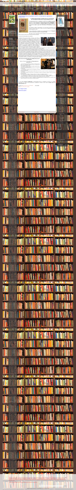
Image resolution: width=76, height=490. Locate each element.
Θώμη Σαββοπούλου (12, 219)
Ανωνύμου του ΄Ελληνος (11, 89)
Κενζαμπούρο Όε (14, 233)
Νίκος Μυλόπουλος (12, 297)
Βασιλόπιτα (14, 104)
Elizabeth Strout (14, 439)
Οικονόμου (15, 314)
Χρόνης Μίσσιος (10, 425)
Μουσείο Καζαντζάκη (12, 281)
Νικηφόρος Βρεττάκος (11, 290)
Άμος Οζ (10, 75)
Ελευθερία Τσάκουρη (11, 169)
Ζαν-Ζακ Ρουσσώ (13, 192)
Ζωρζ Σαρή (13, 196)
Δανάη (13, 140)
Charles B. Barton (12, 435)
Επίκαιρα (11, 175)
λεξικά (15, 249)
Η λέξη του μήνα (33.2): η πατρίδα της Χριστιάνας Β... (62, 96)
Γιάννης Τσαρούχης (12, 122)
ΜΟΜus (14, 278)
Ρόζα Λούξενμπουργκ (12, 353)
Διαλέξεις (10, 150)
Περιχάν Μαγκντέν (11, 336)
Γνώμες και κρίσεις (14, 137)
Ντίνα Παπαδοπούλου (12, 301)
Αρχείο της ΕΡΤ (61, 115)
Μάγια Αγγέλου (14, 256)
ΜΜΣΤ (9, 277)
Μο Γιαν (12, 277)
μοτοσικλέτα (12, 279)
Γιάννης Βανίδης (14, 119)
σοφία (9, 364)
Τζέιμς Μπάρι (14, 387)
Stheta (15, 466)
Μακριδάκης (10, 260)
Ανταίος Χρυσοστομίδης (12, 84)
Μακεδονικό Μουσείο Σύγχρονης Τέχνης (12, 258)
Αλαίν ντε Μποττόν (14, 69)
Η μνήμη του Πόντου (13, 203)
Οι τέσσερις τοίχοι (11, 314)
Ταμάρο (11, 380)
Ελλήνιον (15, 171)
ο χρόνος (13, 310)
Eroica (9, 441)
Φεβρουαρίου (61, 53)
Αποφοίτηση (14, 93)
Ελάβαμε (13, 166)
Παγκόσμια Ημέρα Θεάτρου (13, 319)
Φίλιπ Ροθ (13, 406)
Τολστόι (13, 397)
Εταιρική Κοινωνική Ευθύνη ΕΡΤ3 (40, 8)
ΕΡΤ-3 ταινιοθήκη (27, 86)
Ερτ (10, 180)
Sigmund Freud (14, 465)
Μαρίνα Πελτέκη (12, 269)
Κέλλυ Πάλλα (13, 232)
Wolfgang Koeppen (14, 470)
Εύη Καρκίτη (14, 186)
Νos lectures (14, 303)
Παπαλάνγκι (10, 328)
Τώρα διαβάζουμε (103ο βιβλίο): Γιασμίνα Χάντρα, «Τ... (62, 111)
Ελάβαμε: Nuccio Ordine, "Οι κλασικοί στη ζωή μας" (62, 121)
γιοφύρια (10, 125)
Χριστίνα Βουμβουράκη (12, 421)
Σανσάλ (12, 358)
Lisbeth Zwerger (14, 452)
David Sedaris (12, 437)
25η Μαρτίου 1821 (12, 61)
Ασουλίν (15, 99)
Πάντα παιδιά (62, 8)
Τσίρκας (11, 400)
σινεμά (13, 360)
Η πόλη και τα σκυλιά (12, 204)
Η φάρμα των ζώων (13, 205)
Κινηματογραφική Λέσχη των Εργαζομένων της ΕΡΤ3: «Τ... (61, 73)
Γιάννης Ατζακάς (10, 119)
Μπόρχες (14, 286)
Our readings (13, 459)
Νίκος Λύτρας (14, 295)
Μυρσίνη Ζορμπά (14, 288)
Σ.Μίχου (14, 356)
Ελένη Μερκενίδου (14, 167)
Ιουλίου (60, 47)
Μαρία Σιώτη (13, 267)
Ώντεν (14, 429)
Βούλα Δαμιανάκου (14, 112)
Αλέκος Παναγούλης (11, 70)
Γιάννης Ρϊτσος (11, 121)
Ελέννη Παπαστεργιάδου (12, 168)
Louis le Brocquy (11, 453)
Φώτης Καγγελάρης (12, 409)
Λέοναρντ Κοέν (11, 250)
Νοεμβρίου (60, 43)
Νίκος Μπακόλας (14, 296)
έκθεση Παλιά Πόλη (11, 165)
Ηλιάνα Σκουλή (14, 206)
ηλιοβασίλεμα (14, 208)
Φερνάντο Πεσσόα (11, 403)
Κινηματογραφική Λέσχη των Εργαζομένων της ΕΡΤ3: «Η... (61, 108)
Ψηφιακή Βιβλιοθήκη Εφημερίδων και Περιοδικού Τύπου (12, 427)
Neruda (13, 456)
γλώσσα (10, 137)
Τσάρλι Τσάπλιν (13, 398)
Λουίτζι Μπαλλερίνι (14, 254)
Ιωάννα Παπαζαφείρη (12, 224)
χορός (14, 416)
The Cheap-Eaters (14, 467)
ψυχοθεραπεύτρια (11, 429)
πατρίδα (15, 331)
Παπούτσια (13, 328)
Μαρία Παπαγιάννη (11, 266)
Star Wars (10, 466)
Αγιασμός (10, 65)
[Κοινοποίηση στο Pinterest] (38, 85)
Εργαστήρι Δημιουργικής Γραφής (29, 8)
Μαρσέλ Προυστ (10, 271)
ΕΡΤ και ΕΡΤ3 (12, 8)
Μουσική (15, 282)
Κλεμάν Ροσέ (11, 237)
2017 (59, 41)
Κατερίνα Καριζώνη (12, 231)
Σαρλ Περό (14, 358)
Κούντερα (15, 239)
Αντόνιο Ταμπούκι (14, 86)
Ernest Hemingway (11, 440)
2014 (59, 126)
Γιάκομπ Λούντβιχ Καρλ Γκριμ (12, 118)
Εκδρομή (15, 163)
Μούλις (15, 279)
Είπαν (10, 161)
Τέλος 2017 (14, 383)
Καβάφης (14, 226)
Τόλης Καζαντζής (11, 396)
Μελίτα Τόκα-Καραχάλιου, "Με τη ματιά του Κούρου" (62, 98)
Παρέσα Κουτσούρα (12, 329)
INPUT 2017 (10, 448)
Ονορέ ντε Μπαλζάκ (14, 316)
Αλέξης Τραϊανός (11, 74)
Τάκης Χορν (15, 379)
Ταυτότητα (14, 382)
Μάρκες (11, 270)
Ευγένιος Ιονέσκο (10, 186)
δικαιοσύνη (15, 154)
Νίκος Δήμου (13, 293)
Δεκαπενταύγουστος (11, 142)
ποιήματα (13, 338)
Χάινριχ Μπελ (10, 412)
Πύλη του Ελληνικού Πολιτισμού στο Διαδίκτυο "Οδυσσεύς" (12, 349)
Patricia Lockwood (14, 461)
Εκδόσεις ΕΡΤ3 (11, 163)
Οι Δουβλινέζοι (10, 312)
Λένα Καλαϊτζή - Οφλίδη (12, 249)
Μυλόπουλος (10, 288)
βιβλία (10, 11)
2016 (59, 124)
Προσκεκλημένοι (11, 344)
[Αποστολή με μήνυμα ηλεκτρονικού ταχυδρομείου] (35, 85)
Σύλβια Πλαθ (11, 372)
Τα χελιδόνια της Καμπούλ (13, 378)
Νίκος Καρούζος (12, 294)
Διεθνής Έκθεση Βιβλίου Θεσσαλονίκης (12, 152)
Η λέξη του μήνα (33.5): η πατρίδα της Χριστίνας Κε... (62, 62)
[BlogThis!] (36, 85)
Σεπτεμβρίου (60, 45)
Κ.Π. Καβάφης (10, 226)
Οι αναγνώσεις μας (12, 311)
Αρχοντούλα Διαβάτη (11, 98)
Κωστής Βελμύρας (14, 247)
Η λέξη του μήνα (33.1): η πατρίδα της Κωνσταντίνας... (62, 106)
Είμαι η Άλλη (14, 160)
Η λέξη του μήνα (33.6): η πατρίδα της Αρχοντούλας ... (62, 60)
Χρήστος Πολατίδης (13, 418)
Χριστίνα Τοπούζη (11, 422)
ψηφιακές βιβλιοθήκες (11, 426)
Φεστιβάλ (15, 403)
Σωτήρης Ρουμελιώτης (11, 375)
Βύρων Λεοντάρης (14, 114)
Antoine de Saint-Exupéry (12, 431)
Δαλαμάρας (10, 140)
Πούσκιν (10, 342)
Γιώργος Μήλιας (14, 129)
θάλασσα (13, 211)
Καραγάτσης (10, 230)
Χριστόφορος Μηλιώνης (13, 424)
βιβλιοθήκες (11, 106)
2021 (59, 36)
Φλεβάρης (10, 407)
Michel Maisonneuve (11, 455)
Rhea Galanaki (13, 463)
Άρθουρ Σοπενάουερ (11, 95)
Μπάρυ (9, 284)
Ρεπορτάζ (12, 352)
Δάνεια (15, 140)
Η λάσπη (13, 199)
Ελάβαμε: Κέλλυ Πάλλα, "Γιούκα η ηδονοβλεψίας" (61, 71)
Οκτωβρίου (60, 44)
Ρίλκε (15, 352)
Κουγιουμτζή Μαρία (11, 239)
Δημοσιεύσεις (14, 146)
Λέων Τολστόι (14, 251)
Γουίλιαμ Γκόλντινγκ (11, 138)
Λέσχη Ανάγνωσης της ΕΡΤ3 (17, 3)
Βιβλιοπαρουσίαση (12, 107)
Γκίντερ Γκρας (12, 135)
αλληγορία (15, 74)
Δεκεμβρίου (60, 42)
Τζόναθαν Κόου (14, 388)
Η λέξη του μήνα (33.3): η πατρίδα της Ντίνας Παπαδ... (62, 80)
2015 (59, 125)
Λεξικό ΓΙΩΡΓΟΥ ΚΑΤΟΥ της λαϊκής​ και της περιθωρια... (62, 101)
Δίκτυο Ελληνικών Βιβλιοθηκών (13, 155)
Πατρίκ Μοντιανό (12, 332)
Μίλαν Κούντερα (14, 275)
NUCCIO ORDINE (13, 457)
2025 (59, 32)
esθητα (14, 441)
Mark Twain (14, 454)
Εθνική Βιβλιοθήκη (11, 158)
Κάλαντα (13, 228)
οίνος (10, 315)
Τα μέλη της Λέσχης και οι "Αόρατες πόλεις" (62, 76)
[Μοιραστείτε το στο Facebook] (37, 85)
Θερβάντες (14, 218)
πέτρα (14, 336)
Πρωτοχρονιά (14, 347)
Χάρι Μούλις (10, 414)
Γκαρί (9, 135)
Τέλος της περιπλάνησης (11, 384)
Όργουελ (13, 317)
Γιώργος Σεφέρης (14, 131)
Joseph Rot (10, 451)
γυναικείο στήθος (11, 139)
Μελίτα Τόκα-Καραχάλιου (12, 273)
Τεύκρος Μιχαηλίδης (13, 385)
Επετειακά (10, 174)
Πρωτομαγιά (10, 347)
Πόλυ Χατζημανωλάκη (14, 340)
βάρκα (14, 101)
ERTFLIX (12, 441)
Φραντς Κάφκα (10, 408)
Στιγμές (12, 371)
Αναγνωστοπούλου (11, 77)
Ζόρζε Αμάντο (14, 194)
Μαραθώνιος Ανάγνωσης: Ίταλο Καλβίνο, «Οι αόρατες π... (61, 88)
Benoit (13, 433)
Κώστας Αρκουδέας (11, 245)
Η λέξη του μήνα (55, 8)
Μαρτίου (60, 52)
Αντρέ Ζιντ (11, 87)
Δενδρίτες (15, 142)
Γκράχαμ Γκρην (11, 136)
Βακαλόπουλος (11, 101)
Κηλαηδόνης (14, 235)
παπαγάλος (10, 326)
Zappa (12, 471)
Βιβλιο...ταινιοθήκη (14, 105)
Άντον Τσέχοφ (10, 86)
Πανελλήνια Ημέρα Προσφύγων (12, 323)
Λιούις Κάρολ (14, 252)
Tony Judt (15, 468)
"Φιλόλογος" (10, 60)
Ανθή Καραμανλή (12, 82)
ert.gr (59, 142)
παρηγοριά (10, 330)
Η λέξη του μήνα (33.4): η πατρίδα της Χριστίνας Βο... (62, 65)
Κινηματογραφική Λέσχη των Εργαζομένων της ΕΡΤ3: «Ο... (61, 91)
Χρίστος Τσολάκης (14, 423)
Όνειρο (10, 316)
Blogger (48, 488)
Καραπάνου (14, 230)
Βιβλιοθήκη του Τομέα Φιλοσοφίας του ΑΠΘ (62, 78)
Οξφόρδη (11, 317)
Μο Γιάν (15, 277)
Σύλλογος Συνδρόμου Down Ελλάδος (12, 373)
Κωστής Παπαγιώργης (12, 248)
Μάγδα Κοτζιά (10, 256)
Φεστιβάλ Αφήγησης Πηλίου (13, 404)
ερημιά (13, 177)
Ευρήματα (49, 8)
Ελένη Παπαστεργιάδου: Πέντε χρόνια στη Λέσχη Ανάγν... (61, 118)
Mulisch (10, 456)
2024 (59, 33)
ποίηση (15, 338)
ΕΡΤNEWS (10, 183)
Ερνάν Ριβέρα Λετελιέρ (14, 178)
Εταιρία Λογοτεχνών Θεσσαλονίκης (12, 184)
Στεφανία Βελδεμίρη (12, 370)
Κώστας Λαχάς (13, 246)
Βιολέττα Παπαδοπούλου (12, 110)
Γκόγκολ (15, 135)
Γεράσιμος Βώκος (11, 116)
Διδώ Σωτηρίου (14, 151)
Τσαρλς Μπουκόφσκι (11, 399)
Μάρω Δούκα (14, 271)
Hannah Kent (11, 446)
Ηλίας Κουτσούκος (12, 207)
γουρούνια (15, 138)
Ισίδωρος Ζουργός (11, 221)
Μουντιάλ (11, 280)
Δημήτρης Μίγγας (11, 144)
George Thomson (14, 444)
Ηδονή (10, 206)
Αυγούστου (60, 46)
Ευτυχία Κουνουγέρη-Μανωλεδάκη (12, 188)
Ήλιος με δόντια (13, 209)
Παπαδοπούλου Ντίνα (12, 327)
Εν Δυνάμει (12, 173)
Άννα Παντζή (14, 83)
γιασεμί (14, 123)
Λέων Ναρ (10, 251)
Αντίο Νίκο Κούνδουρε (62, 66)
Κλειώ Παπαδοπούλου (14, 236)
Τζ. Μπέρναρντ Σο (14, 386)
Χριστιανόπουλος (14, 420)
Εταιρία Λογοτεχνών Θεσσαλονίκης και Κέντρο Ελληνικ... (61, 103)
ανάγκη (12, 75)
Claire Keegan (14, 436)
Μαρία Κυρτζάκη (10, 264)
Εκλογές (10, 166)
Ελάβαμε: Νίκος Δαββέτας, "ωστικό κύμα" (61, 83)
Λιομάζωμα (10, 252)
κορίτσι (10, 238)
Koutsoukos (14, 451)
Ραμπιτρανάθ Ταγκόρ (11, 351)
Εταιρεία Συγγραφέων (14, 183)
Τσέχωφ (15, 399)
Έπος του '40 (15, 176)
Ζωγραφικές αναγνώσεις (12, 195)
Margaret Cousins (11, 454)
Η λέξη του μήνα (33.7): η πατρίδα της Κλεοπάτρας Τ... (62, 57)
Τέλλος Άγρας (10, 383)
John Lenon (14, 450)
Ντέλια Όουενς (11, 301)
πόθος (10, 338)
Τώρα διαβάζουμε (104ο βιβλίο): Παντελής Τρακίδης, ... (62, 69)
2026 (59, 31)
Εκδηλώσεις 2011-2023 (20, 8)
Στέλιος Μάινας (13, 369)
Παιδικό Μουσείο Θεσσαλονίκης (60, 144)
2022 (59, 35)
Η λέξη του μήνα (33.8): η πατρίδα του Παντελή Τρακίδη (62, 55)
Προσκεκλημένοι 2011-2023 (12, 345)
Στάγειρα (13, 366)
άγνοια (12, 65)
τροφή (10, 398)
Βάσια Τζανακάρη (11, 102)
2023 (59, 34)
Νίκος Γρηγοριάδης (12, 292)
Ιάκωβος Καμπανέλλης (11, 220)
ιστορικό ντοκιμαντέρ (13, 222)
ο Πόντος (11, 309)
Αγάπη (10, 64)
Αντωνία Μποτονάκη (12, 88)
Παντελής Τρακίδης (12, 325)
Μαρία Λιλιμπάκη (12, 265)
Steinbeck (13, 466)
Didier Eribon (12, 438)
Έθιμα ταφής (14, 157)
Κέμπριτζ (10, 233)
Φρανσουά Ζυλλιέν (14, 407)
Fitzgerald (15, 442)
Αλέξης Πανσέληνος (14, 73)
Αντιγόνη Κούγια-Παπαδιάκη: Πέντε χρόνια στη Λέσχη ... (62, 85)
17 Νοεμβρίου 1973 (14, 60)
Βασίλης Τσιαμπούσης (12, 103)
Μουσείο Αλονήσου (14, 280)
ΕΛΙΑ (15, 169)
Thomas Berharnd (11, 468)
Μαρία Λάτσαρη (14, 264)
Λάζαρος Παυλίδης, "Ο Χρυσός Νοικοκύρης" (62, 93)
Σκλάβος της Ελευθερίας (12, 362)
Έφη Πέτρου (14, 190)
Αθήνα (13, 67)
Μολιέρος (10, 278)
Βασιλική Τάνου (10, 104)
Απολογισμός (10, 92)
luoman (44, 488)
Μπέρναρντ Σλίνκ (13, 284)
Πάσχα (12, 331)
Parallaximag (10, 461)
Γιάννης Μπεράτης (14, 120)
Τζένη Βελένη (10, 388)
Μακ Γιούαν (10, 258)
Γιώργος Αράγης (14, 125)
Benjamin (10, 433)
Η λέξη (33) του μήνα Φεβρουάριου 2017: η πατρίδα (62, 114)
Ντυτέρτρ (11, 303)
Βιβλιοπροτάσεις (11, 108)
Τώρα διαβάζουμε (12, 401)
